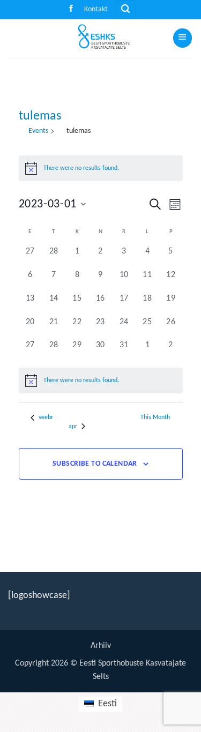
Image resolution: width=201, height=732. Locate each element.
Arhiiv (101, 645)
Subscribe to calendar (95, 464)
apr (73, 426)
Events (38, 131)
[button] (125, 9)
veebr (46, 417)
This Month (155, 417)
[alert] (101, 380)
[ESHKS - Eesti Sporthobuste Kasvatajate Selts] (100, 38)
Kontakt (96, 9)
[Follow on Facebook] (71, 9)
